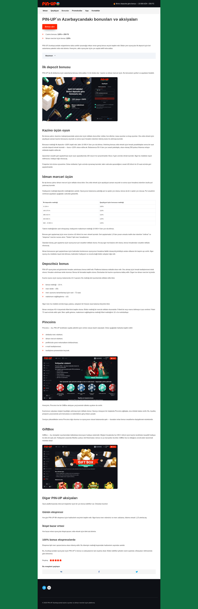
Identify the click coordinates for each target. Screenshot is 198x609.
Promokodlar (77, 11)
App (87, 11)
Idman (45, 11)
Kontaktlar (96, 11)
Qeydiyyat (55, 11)
